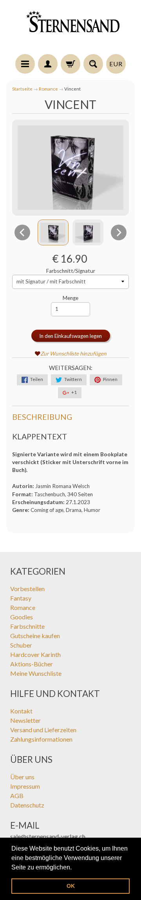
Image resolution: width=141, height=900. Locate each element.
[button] (74, 868)
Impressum (25, 786)
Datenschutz (27, 805)
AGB (17, 795)
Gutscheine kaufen (35, 635)
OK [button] (71, 886)
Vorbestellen (27, 588)
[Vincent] (53, 232)
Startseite (22, 88)
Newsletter (25, 720)
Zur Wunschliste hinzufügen (73, 353)
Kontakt (21, 711)
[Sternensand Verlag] (70, 28)
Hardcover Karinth (35, 654)
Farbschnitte (27, 626)
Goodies (21, 617)
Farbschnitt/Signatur (70, 271)
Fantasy (20, 598)
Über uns (22, 776)
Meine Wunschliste (35, 673)
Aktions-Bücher (31, 664)
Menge (70, 298)
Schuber (21, 645)
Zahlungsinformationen (41, 739)
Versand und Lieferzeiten (43, 729)
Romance (48, 88)
